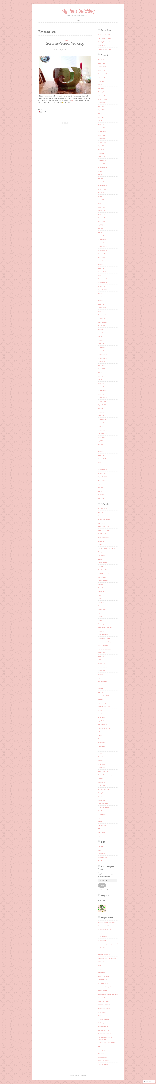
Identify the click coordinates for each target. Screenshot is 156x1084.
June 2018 (100, 261)
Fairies (99, 598)
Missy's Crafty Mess (103, 976)
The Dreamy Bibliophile (104, 929)
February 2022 (102, 160)
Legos (99, 678)
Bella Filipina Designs (103, 526)
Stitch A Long (101, 785)
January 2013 (101, 462)
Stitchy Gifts (101, 793)
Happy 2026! (101, 45)
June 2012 (100, 487)
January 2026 (101, 70)
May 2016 (100, 336)
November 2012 (102, 469)
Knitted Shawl (102, 663)
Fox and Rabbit (102, 609)
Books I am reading (103, 537)
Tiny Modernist (102, 811)
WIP (99, 829)
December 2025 (102, 74)
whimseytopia (102, 1050)
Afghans (100, 512)
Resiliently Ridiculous (104, 954)
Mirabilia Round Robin (104, 696)
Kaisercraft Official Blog (104, 1060)
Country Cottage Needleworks (106, 548)
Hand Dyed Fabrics (103, 634)
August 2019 (101, 221)
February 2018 (102, 272)
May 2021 (100, 178)
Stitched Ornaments (103, 789)
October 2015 (102, 361)
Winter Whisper (102, 825)
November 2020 (102, 185)
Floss (99, 606)
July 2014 (100, 408)
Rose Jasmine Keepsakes (104, 1033)
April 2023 (101, 124)
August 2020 (101, 192)
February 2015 (102, 390)
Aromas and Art (102, 990)
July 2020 (100, 196)
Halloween (101, 631)
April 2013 (101, 451)
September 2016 (102, 322)
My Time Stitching (78, 11)
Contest (100, 544)
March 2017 (101, 304)
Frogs (99, 613)
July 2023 (100, 113)
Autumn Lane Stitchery (104, 519)
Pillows (100, 735)
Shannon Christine (103, 771)
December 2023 (102, 99)
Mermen (100, 688)
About (78, 20)
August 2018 (101, 257)
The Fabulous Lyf (102, 940)
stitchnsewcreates (103, 983)
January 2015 (101, 394)
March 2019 (101, 236)
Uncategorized (102, 814)
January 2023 (101, 135)
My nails (100, 699)
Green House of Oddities (105, 627)
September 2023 (102, 106)
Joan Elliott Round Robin (104, 649)
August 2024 (101, 81)
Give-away (65, 40)
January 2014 (101, 423)
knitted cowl (101, 652)
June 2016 (100, 333)
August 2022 (101, 146)
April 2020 (101, 203)
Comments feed (102, 857)
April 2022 (101, 153)
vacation (100, 818)
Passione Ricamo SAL (104, 728)
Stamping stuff (102, 782)
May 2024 (101, 88)
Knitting (100, 674)
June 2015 (100, 376)
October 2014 (102, 401)
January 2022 (101, 164)
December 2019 (102, 214)
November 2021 (102, 167)
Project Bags (101, 746)
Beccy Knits (101, 951)
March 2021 (101, 182)
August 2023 (101, 110)
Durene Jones (101, 588)
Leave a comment (77, 50)
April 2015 (101, 383)
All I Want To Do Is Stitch (105, 35)
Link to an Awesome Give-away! (65, 44)
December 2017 (102, 279)
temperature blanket (104, 807)
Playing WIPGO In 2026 (104, 49)
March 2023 (101, 128)
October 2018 (102, 254)
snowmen (100, 778)
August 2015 (101, 369)
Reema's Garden (102, 1057)
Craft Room (101, 555)
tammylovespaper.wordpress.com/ (107, 944)
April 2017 (101, 300)
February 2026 (102, 66)
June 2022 (101, 149)
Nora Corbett (101, 717)
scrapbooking (101, 764)
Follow (102, 885)
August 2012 (101, 480)
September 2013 (102, 433)
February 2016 (102, 347)
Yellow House (101, 947)
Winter (100, 821)
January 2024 (102, 95)
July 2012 (100, 484)
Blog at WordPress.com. (78, 1075)
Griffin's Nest (102, 962)
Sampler (100, 760)
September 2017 (102, 290)
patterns (100, 732)
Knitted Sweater (102, 667)
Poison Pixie (101, 742)
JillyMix (100, 965)
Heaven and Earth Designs (105, 642)
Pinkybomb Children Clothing (106, 969)
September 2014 (102, 405)
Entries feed (101, 853)
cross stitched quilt (103, 573)
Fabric (99, 595)
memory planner (102, 681)
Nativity (100, 710)
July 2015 (100, 372)
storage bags (101, 800)
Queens (100, 753)
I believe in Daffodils (103, 933)
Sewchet (100, 1046)
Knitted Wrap (101, 670)
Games (100, 616)
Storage (100, 796)
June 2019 (100, 228)
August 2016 (101, 325)
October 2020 (102, 189)
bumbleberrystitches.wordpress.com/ (108, 994)
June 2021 (100, 174)
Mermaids (101, 685)
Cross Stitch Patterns (104, 570)
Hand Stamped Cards (104, 638)
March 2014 (101, 415)
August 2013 (101, 437)
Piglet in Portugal (103, 1064)
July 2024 (100, 84)
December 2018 (102, 246)
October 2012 (102, 473)
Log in (99, 850)
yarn (99, 836)
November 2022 (102, 138)
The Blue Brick (102, 1012)
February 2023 (102, 131)
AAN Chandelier (102, 508)
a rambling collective (104, 1008)
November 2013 (102, 430)
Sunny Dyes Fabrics (103, 803)
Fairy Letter (101, 602)
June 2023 (101, 117)
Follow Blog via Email (106, 868)
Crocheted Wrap (102, 562)
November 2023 (102, 102)
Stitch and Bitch (102, 936)
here (73, 100)
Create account (102, 846)
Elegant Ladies (102, 591)
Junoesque (101, 1053)
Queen (100, 750)
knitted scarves (102, 660)
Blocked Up (101, 1023)
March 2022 (101, 156)
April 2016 (101, 340)
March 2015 (101, 387)
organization (101, 721)
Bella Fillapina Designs (104, 530)
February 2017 (102, 307)
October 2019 (102, 218)
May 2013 (100, 448)
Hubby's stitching (103, 645)
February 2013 (102, 459)
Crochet (100, 559)
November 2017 (102, 282)
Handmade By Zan (103, 1026)
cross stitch (101, 566)
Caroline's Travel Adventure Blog (107, 958)
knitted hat (101, 656)
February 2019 (102, 239)
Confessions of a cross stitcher (106, 1042)
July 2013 (100, 441)
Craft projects (102, 552)
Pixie (99, 739)
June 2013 (100, 444)
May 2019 (100, 232)
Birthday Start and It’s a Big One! (107, 42)
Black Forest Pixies (103, 534)
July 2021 (100, 171)
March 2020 (101, 207)
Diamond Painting (103, 580)
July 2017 (100, 293)
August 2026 (101, 59)
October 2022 (102, 142)
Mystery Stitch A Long (104, 706)
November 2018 (102, 250)
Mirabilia (100, 692)
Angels (100, 516)
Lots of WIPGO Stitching (104, 38)
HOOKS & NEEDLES (103, 980)
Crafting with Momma (104, 1030)
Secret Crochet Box (103, 998)
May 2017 (100, 297)
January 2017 (101, 311)
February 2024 (102, 92)
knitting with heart (103, 1001)
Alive (99, 1016)
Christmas (101, 541)
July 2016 (100, 329)
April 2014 (101, 412)
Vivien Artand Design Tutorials (106, 987)
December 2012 (102, 466)
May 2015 (100, 379)
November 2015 (102, 358)
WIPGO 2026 (101, 832)
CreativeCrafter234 (103, 926)
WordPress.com (102, 861)
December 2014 (102, 397)
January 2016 (101, 351)
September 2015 (102, 365)
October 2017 (102, 286)
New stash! (101, 714)
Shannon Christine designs (105, 775)
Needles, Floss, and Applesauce (106, 922)
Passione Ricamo (102, 724)
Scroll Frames (101, 767)
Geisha (100, 620)
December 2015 (102, 354)
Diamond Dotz (102, 577)
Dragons (100, 584)
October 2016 (102, 318)
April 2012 (101, 495)
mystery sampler (102, 703)
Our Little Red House (103, 1019)
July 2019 (100, 225)
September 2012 (102, 477)
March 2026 (101, 63)
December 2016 (102, 315)
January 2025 (101, 77)
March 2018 (101, 268)
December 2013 (102, 426)
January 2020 (102, 210)
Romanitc (100, 757)
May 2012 (100, 491)
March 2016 (101, 343)
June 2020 (101, 200)
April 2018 (101, 264)
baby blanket (101, 523)
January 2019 (101, 243)
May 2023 (101, 120)
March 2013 (101, 455)
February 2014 (102, 419)
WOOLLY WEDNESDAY (104, 1005)
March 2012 (101, 498)
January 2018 (101, 275)
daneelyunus (101, 972)
